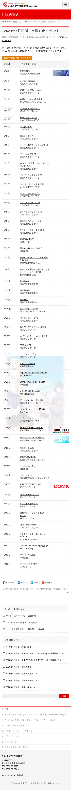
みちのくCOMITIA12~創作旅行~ (34, 546)
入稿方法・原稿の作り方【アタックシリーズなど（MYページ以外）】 (36, 714)
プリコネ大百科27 (28, 154)
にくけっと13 (26, 475)
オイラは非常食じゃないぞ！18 (34, 145)
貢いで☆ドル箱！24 (29, 309)
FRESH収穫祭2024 (28, 564)
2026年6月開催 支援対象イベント (21, 673)
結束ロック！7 (26, 136)
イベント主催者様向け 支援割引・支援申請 (25, 629)
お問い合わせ (11, 742)
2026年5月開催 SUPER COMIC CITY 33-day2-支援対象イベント (35, 660)
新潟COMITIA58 (27, 239)
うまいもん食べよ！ (29, 504)
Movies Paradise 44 (29, 81)
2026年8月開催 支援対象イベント (21, 687)
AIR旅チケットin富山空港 (31, 99)
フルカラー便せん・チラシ (16, 725)
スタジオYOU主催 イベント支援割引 (22, 622)
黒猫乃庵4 (24, 281)
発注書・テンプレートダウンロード (20, 731)
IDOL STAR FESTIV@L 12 (31, 427)
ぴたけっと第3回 (27, 555)
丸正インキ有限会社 (32, 783)
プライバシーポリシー (14, 736)
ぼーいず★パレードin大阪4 (32, 400)
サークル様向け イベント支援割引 (21, 616)
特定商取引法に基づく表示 (16, 747)
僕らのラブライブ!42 (29, 318)
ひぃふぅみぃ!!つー (28, 466)
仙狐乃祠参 (25, 290)
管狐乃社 (24, 299)
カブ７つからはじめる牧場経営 (34, 336)
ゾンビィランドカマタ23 (31, 175)
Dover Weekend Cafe (29, 494)
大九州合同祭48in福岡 (30, 391)
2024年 (62, 37)
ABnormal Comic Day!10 (31, 248)
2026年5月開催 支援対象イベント (21, 667)
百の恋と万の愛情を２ (30, 108)
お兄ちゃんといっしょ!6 (30, 221)
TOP (7, 709)
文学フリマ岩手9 (27, 363)
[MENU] (65, 4)
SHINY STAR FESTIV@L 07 (32, 438)
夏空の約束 (25, 71)
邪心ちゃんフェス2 (28, 117)
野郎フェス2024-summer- (31, 90)
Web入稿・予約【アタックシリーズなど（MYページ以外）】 (32, 720)
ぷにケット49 (26, 127)
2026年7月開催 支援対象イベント (21, 680)
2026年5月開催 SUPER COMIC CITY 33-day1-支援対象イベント (35, 653)
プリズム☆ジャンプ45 (30, 203)
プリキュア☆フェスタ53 (31, 212)
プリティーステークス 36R (32, 230)
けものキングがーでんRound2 (33, 373)
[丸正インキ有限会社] (20, 6)
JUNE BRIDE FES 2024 (30, 484)
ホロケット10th (27, 448)
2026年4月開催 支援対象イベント (21, 647)
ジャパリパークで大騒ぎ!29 (32, 184)
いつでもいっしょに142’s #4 (32, 409)
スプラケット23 (27, 418)
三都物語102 (25, 345)
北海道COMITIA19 (28, 457)
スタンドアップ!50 (28, 354)
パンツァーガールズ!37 (30, 193)
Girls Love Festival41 (29, 525)
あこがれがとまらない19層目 (33, 327)
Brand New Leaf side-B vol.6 (32, 382)
